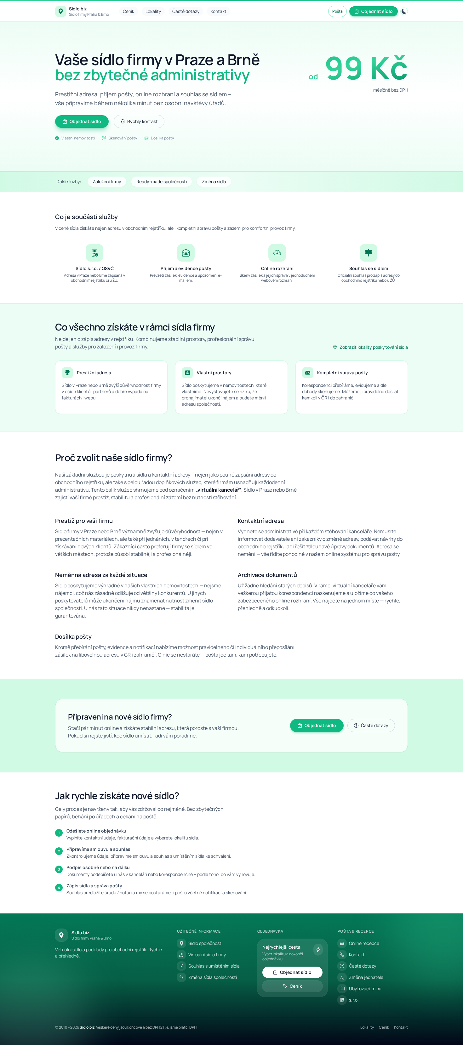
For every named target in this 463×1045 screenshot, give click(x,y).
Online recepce (364, 943)
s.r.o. (354, 1000)
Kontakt (218, 11)
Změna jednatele (366, 977)
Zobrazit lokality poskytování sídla (374, 347)
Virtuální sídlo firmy (207, 954)
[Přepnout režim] (404, 11)
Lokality (153, 11)
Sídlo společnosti (205, 943)
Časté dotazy (185, 11)
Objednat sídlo (377, 11)
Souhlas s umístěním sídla (214, 966)
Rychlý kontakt (142, 121)
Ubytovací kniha (365, 988)
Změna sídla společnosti (212, 977)
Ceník (128, 11)
